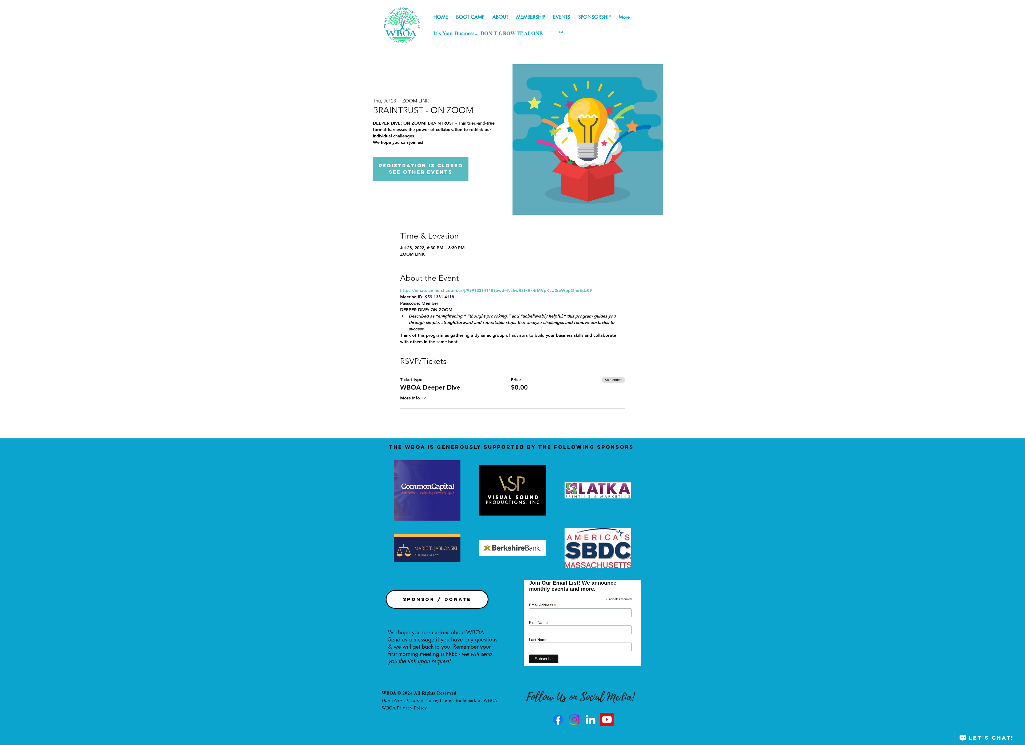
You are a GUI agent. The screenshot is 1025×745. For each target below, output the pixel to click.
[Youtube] (607, 719)
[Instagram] (574, 719)
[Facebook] (558, 719)
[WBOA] (590, 719)
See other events (420, 172)
